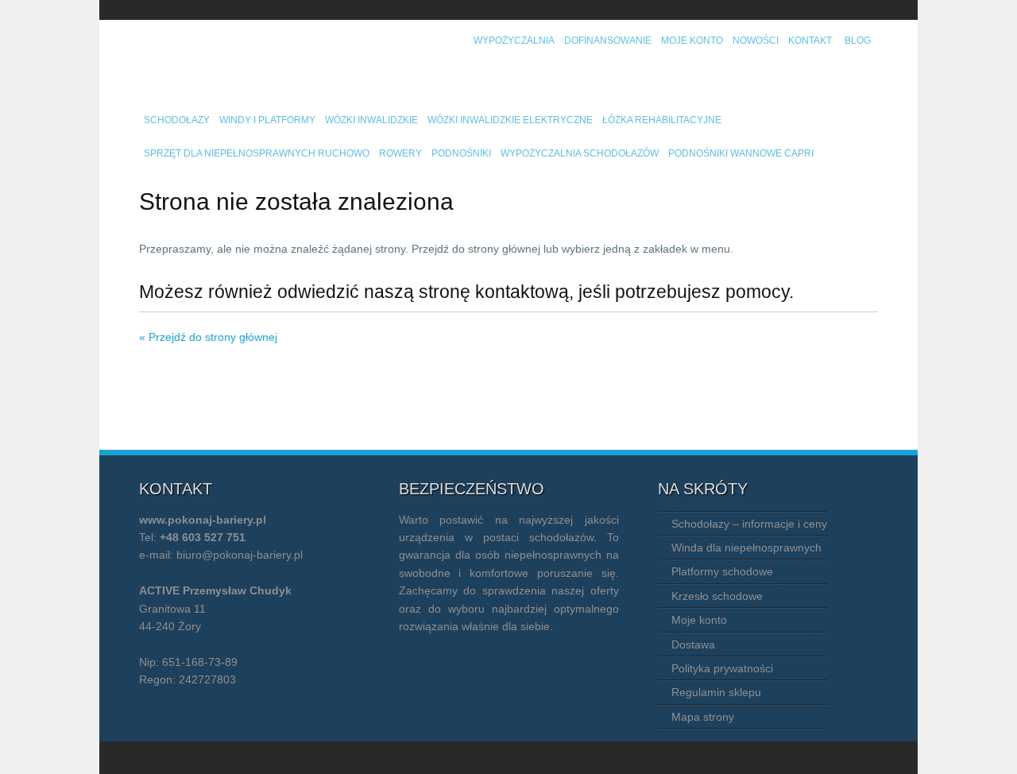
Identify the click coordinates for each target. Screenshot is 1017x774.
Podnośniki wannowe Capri (741, 153)
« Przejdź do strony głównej (208, 337)
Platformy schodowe (722, 571)
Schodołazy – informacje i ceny (749, 523)
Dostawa (693, 644)
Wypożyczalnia (514, 40)
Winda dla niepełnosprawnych (746, 547)
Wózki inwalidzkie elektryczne (510, 120)
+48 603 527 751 (203, 537)
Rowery (400, 153)
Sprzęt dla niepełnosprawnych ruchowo (256, 153)
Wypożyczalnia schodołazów (580, 153)
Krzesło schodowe (717, 596)
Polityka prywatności (722, 668)
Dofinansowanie (608, 40)
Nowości (756, 40)
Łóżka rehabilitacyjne (661, 120)
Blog (858, 40)
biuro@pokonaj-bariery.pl (239, 554)
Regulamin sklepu (716, 692)
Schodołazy (177, 120)
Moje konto (692, 40)
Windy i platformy (267, 120)
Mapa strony (702, 716)
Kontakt (810, 40)
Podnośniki (461, 153)
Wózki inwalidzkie (371, 120)
